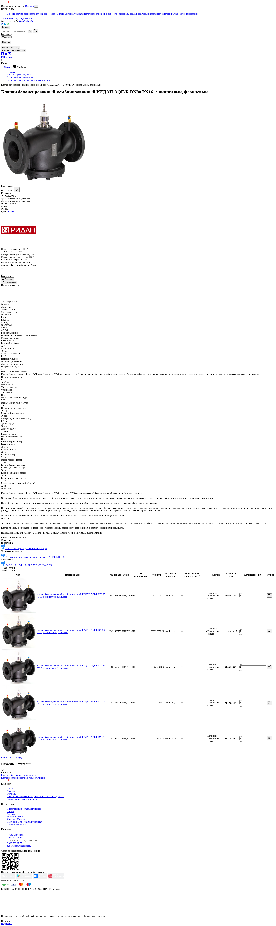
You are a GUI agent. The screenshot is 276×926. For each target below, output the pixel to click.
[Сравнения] (3, 54)
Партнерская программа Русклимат (24, 822)
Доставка (69, 14)
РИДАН (12, 211)
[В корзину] (269, 595)
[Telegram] (5, 24)
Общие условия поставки (185, 14)
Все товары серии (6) (11, 757)
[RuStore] (40, 878)
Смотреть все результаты (13, 51)
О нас (10, 14)
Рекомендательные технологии (156, 14)
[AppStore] (8, 878)
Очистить (6, 37)
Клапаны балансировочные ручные (18, 775)
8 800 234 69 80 (26, 21)
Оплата (60, 14)
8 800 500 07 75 (14, 843)
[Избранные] (6, 54)
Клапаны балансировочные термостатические (23, 777)
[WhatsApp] (8, 24)
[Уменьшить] (2, 268)
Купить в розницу (16, 816)
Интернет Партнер (16, 819)
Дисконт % (27, 18)
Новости (52, 14)
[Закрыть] (36, 6)
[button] (138, 766)
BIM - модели (15, 18)
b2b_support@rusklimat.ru (19, 846)
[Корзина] (9, 54)
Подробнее (6, 923)
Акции (4, 18)
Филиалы (79, 14)
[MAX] (2, 24)
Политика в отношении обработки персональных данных (112, 14)
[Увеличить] (2, 274)
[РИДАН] (18, 246)
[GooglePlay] (24, 878)
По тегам (6, 42)
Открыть (29, 6)
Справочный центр (16, 824)
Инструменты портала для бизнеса (30, 14)
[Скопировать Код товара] (17, 189)
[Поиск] (35, 31)
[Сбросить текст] (30, 31)
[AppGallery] (56, 878)
